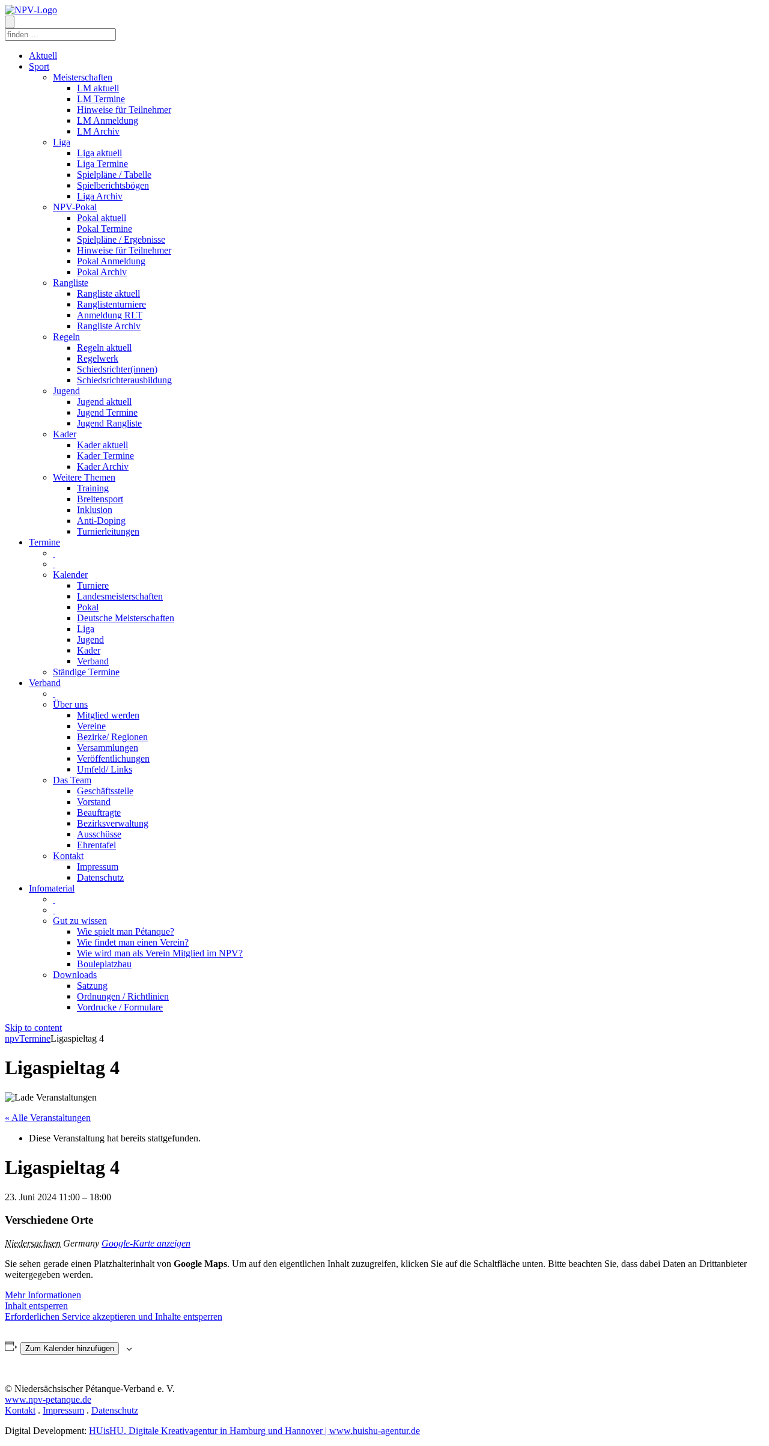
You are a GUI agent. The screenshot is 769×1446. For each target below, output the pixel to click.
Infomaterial (51, 888)
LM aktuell (98, 88)
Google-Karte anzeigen (146, 1243)
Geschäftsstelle (105, 791)
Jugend (66, 391)
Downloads (75, 975)
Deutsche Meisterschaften (125, 618)
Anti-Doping (101, 520)
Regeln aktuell (104, 347)
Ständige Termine (86, 672)
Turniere (93, 585)
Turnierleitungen (108, 531)
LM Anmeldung (107, 120)
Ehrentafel (96, 845)
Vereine (91, 726)
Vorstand (94, 802)
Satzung (92, 985)
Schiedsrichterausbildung (124, 380)
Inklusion (94, 510)
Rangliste (70, 283)
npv (12, 1038)
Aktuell (43, 55)
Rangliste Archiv (109, 326)
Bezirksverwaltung (112, 823)
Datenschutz (100, 877)
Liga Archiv (100, 196)
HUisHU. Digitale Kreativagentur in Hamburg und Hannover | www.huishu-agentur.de (254, 1431)
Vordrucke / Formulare (120, 1007)
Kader (64, 434)
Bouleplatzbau (104, 964)
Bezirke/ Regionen (112, 737)
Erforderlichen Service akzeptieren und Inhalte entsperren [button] (113, 1316)
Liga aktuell (99, 153)
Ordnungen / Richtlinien (123, 996)
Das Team (72, 780)
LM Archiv (98, 131)
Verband (93, 661)
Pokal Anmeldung (111, 261)
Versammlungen (107, 748)
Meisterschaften (82, 77)
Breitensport (100, 499)
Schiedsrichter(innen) (117, 369)
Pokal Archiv (102, 272)
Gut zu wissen (80, 921)
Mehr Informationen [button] (43, 1295)
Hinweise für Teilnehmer (124, 110)
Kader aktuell (102, 445)
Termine (44, 542)
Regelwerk (97, 358)
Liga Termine (102, 164)
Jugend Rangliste (109, 423)
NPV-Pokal (75, 207)
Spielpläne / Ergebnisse (121, 239)
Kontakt (68, 856)
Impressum (97, 866)
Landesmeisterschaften (120, 596)
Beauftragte (99, 812)
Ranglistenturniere (111, 304)
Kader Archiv (103, 466)
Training (93, 488)
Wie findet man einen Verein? (133, 942)
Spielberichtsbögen (113, 185)
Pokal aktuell (101, 218)
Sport (39, 66)
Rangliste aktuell (108, 293)
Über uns (70, 704)
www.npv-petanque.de (48, 1399)
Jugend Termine (107, 412)
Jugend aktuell (104, 401)
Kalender (70, 575)
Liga (61, 142)
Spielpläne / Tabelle (114, 174)
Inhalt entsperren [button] (36, 1306)
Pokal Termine (104, 228)
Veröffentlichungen (113, 758)
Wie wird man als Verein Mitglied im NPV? (160, 953)
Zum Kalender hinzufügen (69, 1348)
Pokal (88, 607)
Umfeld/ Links (104, 769)
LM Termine (101, 99)
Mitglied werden (108, 715)
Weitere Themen (84, 477)
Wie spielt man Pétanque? (125, 931)
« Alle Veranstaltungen (48, 1118)
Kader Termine (105, 456)
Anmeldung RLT (109, 315)
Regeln (66, 337)
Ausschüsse (99, 834)
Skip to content (33, 1027)
